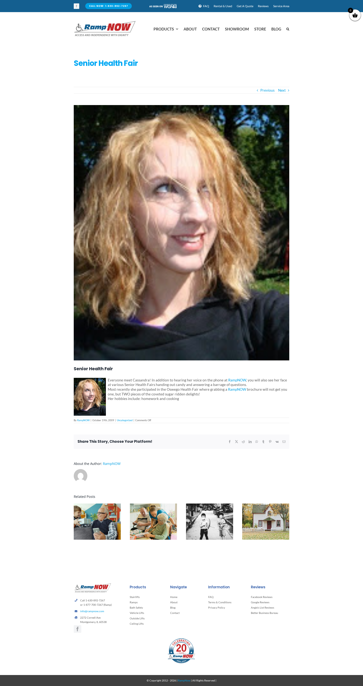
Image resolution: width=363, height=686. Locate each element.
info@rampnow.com (92, 611)
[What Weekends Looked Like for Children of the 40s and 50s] (209, 506)
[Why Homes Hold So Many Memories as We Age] (265, 506)
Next (282, 90)
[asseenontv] (162, 5)
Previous (267, 90)
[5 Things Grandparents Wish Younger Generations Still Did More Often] (97, 506)
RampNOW (237, 380)
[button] (287, 29)
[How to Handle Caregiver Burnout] (153, 506)
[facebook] (76, 6)
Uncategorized (125, 420)
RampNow (184, 680)
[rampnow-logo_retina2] (105, 21)
